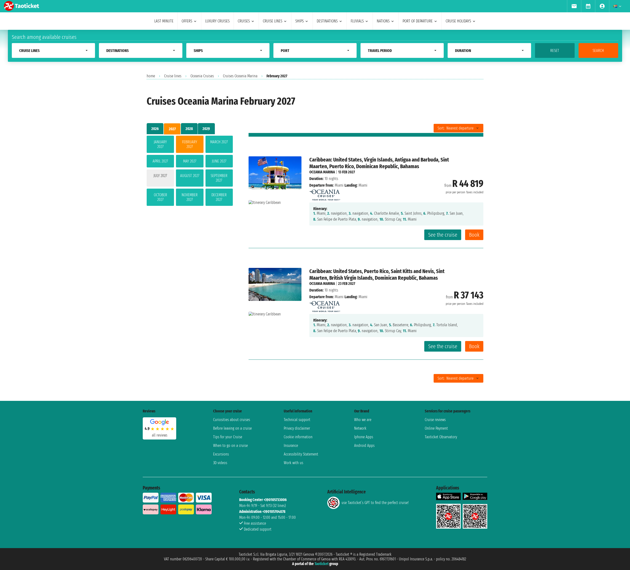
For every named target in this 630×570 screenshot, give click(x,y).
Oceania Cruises (202, 76)
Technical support (297, 419)
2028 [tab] (189, 128)
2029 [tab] (206, 128)
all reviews (159, 435)
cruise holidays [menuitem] (458, 21)
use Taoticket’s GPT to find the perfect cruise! (375, 502)
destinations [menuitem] (327, 21)
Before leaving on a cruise (232, 428)
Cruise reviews (435, 419)
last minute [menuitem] (163, 21)
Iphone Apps (363, 437)
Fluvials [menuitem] (357, 21)
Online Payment (436, 428)
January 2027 (160, 144)
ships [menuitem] (299, 21)
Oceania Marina (322, 172)
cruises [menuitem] (244, 21)
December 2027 (219, 197)
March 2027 (219, 142)
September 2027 (219, 178)
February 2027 (189, 144)
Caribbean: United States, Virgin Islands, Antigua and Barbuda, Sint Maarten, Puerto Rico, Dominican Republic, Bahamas (379, 163)
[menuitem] (574, 6)
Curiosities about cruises (231, 419)
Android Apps (364, 445)
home (151, 76)
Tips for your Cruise (227, 437)
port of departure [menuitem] (418, 21)
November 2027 (190, 197)
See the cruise (442, 234)
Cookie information (298, 437)
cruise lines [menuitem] (272, 21)
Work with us (293, 462)
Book (474, 234)
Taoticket (322, 563)
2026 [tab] (155, 128)
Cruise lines (172, 76)
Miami (339, 185)
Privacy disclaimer (297, 428)
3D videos (220, 462)
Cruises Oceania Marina (240, 76)
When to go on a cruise (230, 445)
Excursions (221, 454)
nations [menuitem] (383, 21)
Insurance (291, 445)
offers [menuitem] (187, 21)
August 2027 (189, 175)
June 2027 (219, 161)
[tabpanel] (190, 172)
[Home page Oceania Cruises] (324, 193)
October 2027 (160, 197)
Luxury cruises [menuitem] (217, 21)
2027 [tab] (172, 129)
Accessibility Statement (301, 454)
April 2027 (160, 161)
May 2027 (189, 161)
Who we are (362, 419)
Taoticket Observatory (441, 437)
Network (360, 428)
